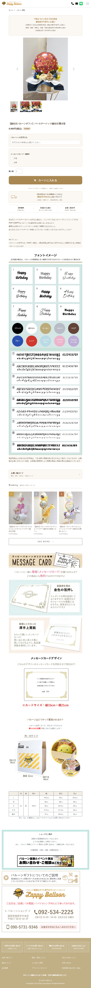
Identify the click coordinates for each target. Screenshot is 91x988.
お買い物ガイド (7, 957)
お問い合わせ (66, 963)
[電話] (72, 3)
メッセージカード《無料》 (20, 154)
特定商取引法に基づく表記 (71, 968)
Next (73, 69)
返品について (6, 963)
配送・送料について (39, 957)
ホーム (11, 10)
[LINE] (81, 3)
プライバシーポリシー (39, 968)
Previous (17, 69)
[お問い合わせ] (76, 3)
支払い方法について (69, 957)
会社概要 (5, 968)
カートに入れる (47, 180)
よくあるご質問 (37, 963)
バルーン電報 (20, 10)
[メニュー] (87, 3)
